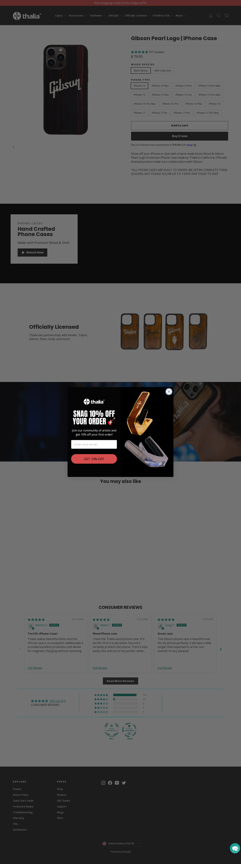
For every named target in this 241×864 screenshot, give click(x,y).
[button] (235, 848)
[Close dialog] (169, 391)
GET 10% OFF (94, 459)
